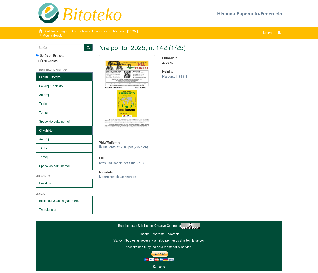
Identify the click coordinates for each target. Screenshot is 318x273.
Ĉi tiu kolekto (49, 61)
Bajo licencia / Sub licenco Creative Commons (149, 225)
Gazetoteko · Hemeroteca (90, 31)
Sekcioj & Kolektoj (51, 86)
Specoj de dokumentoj (54, 121)
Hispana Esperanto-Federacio (249, 13)
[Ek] (88, 47)
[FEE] (48, 13)
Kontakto (159, 266)
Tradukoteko (47, 209)
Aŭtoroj (44, 95)
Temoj (43, 112)
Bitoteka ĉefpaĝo (55, 31)
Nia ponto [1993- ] (125, 31)
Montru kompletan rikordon (117, 176)
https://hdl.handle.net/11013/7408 (122, 163)
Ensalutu (45, 183)
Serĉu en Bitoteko (52, 55)
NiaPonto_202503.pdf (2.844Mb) (125, 147)
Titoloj (43, 103)
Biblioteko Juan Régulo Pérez (59, 200)
